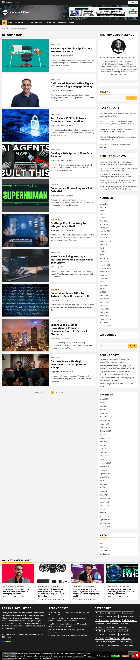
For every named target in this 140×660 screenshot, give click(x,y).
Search (105, 92)
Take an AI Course (34, 23)
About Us (19, 23)
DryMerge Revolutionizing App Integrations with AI (69, 225)
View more (55, 658)
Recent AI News (55, 184)
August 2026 (104, 204)
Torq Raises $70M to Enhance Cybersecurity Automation (69, 120)
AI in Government (130, 620)
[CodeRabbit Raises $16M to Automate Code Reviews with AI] (25, 300)
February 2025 (104, 258)
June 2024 (103, 285)
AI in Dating (100, 616)
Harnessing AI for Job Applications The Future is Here (72, 50)
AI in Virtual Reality (112, 638)
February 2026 (104, 224)
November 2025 (105, 234)
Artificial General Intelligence (106, 642)
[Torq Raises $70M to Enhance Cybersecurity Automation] (25, 125)
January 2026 (104, 228)
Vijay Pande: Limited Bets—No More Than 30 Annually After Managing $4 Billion (16, 591)
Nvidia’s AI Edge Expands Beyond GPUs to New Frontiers (67, 635)
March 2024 (104, 295)
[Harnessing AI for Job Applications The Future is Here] (25, 55)
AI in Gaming (116, 620)
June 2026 (103, 211)
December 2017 (105, 326)
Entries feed (104, 547)
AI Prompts (126, 638)
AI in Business (42, 586)
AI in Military (123, 627)
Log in (102, 543)
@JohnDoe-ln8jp (105, 162)
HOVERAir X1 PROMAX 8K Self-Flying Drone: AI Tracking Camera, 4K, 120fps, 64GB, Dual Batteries (52, 592)
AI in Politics (111, 631)
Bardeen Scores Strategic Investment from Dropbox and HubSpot (69, 364)
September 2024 (105, 275)
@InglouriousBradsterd (107, 180)
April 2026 (103, 217)
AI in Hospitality (112, 624)
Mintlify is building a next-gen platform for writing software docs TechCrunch (72, 259)
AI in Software (112, 634)
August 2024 (104, 278)
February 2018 (104, 322)
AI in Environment (102, 620)
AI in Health (100, 624)
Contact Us (50, 23)
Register (102, 540)
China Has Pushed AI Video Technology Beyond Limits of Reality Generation (121, 591)
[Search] (136, 23)
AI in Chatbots (128, 613)
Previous (38, 392)
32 (108, 566)
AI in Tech (99, 638)
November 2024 (105, 268)
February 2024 (104, 299)
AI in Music (99, 631)
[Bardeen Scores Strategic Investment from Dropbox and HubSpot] (25, 370)
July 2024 (103, 282)
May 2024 (103, 289)
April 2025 (103, 251)
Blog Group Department (57, 599)
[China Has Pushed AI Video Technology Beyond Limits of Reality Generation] (122, 573)
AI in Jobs (124, 624)
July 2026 (103, 207)
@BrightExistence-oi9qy (108, 187)
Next (61, 392)
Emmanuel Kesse (67, 55)
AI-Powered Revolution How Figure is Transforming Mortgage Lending (72, 85)
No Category (100, 645)
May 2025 (103, 248)
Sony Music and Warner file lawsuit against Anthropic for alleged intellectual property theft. (86, 592)
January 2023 (104, 302)
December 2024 (105, 265)
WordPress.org (105, 554)
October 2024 (104, 272)
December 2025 (105, 231)
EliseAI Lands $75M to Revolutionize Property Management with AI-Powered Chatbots (69, 329)
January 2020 (104, 305)
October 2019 (104, 309)
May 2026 (103, 214)
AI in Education (112, 616)
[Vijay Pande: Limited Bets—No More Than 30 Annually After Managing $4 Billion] (18, 573)
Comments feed (105, 551)
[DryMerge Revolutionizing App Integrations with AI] (25, 230)
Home (10, 23)
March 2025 (104, 255)
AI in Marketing (111, 627)
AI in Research (123, 631)
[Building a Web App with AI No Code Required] (25, 160)
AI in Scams (100, 634)
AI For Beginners (101, 613)
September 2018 (105, 319)
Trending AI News (56, 44)
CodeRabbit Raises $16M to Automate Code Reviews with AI (70, 295)
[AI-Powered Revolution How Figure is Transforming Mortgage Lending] (25, 90)
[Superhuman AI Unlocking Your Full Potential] (25, 195)
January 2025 (104, 261)
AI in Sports (125, 634)
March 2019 (104, 312)
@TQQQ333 (104, 168)
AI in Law (99, 627)
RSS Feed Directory (9, 634)
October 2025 (104, 238)
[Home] (4, 22)
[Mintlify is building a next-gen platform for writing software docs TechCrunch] (25, 265)
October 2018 (104, 316)
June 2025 (103, 245)
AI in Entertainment (53, 586)
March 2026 (104, 221)
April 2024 (103, 292)
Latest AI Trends (112, 586)
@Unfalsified (104, 174)
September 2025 (105, 241)
